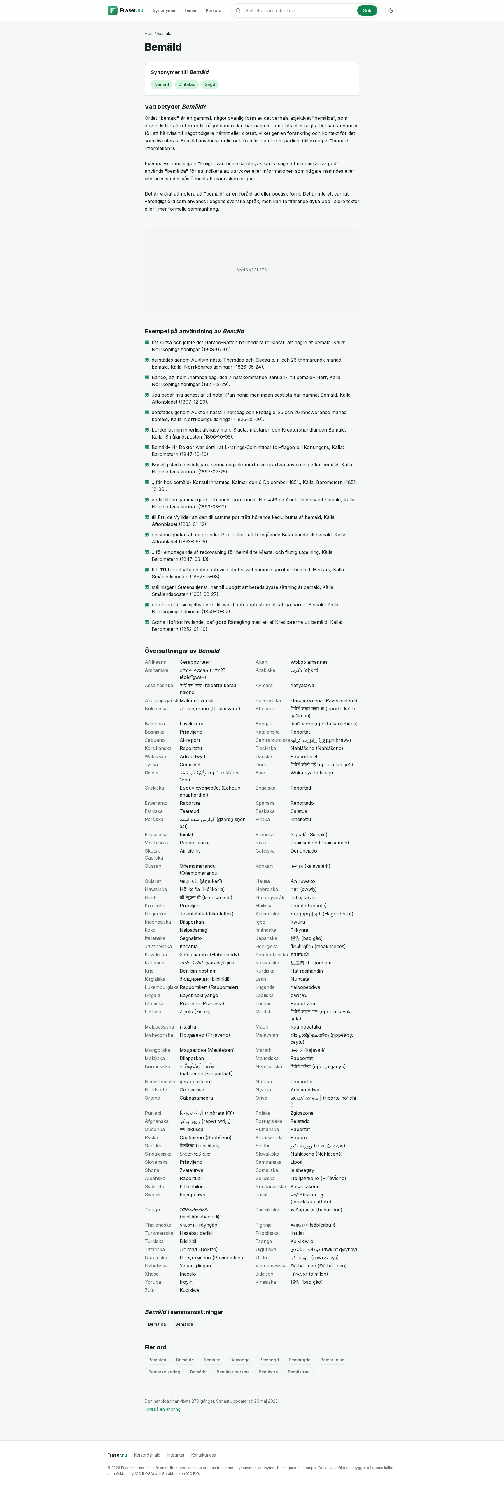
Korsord (213, 10)
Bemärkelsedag (164, 1371)
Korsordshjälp (147, 1454)
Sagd (210, 84)
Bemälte (212, 1359)
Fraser (117, 1454)
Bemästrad (299, 1371)
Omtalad (186, 84)
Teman (191, 10)
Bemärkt (198, 1371)
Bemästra (268, 1371)
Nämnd (161, 84)
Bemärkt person (233, 1371)
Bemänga (240, 1359)
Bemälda (157, 1324)
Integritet (175, 1454)
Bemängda (300, 1359)
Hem (149, 33)
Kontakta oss (203, 1454)
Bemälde (184, 1324)
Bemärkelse (332, 1359)
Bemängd (269, 1359)
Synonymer (164, 10)
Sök (367, 10)
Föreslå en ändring (163, 1409)
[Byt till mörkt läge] (391, 10)
